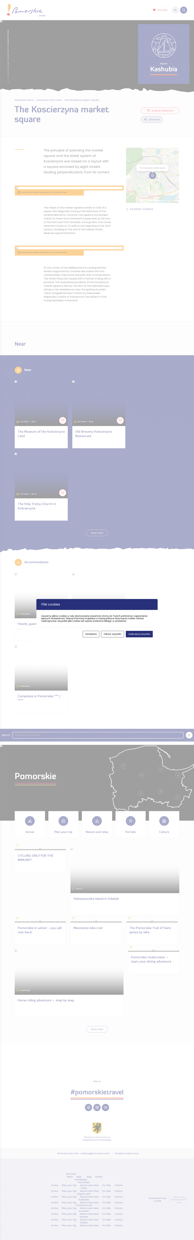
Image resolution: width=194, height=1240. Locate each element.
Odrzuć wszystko (112, 634)
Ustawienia (91, 634)
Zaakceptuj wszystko (139, 634)
